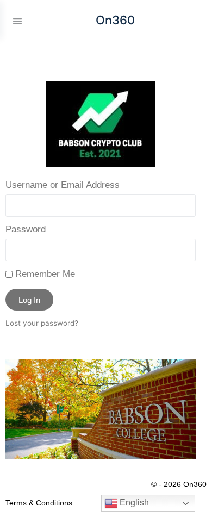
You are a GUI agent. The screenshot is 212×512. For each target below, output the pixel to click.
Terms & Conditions (38, 502)
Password (25, 229)
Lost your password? (41, 323)
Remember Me (44, 274)
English (133, 502)
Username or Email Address (62, 185)
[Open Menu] (17, 20)
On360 (115, 20)
